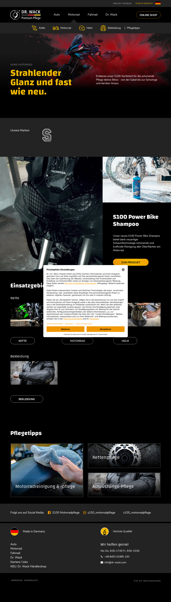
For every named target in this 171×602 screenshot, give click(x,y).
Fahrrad (92, 15)
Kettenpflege (106, 457)
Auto (57, 15)
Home (13, 64)
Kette (42, 28)
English (117, 3)
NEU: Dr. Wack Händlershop (28, 566)
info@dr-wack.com (115, 562)
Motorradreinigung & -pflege (45, 486)
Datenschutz (31, 580)
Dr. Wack (111, 15)
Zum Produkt (130, 262)
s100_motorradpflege (101, 512)
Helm (89, 28)
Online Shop (148, 15)
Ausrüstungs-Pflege (113, 486)
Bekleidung (114, 28)
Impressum (16, 580)
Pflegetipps (133, 28)
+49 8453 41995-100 (116, 556)
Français (127, 3)
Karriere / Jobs (19, 562)
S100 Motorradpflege (65, 512)
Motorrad (74, 15)
